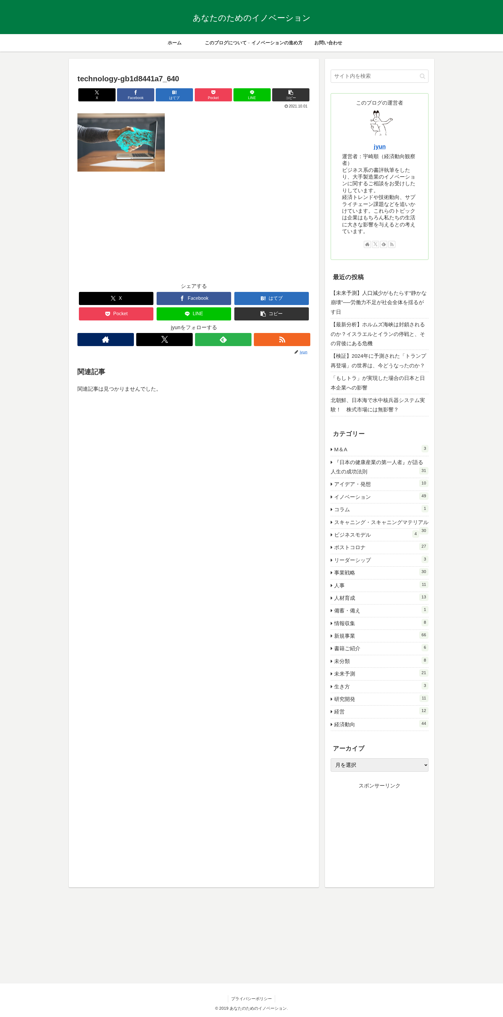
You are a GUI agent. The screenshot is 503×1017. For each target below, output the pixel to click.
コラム (380, 509)
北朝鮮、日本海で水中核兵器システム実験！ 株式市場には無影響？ (378, 405)
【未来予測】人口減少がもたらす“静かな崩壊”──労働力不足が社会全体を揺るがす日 (379, 302)
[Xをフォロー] (164, 339)
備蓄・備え (380, 610)
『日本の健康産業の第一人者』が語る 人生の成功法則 (379, 467)
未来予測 (380, 673)
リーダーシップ (380, 560)
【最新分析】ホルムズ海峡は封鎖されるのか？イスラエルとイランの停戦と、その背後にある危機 (378, 334)
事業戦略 (380, 572)
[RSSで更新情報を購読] (282, 339)
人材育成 (380, 598)
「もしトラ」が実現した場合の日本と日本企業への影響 (378, 382)
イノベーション (380, 496)
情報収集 (380, 623)
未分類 (380, 661)
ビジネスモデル (375, 534)
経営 (380, 711)
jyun (380, 146)
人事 (380, 585)
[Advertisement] (193, 231)
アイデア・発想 (380, 484)
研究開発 (380, 699)
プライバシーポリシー (251, 998)
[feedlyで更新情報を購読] (223, 339)
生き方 (380, 686)
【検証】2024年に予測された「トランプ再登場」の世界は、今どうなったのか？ (378, 360)
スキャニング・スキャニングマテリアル (381, 524)
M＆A (380, 449)
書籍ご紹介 (380, 648)
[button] (290, 94)
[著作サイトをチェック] (105, 339)
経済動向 (380, 724)
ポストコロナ (380, 547)
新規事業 (380, 635)
